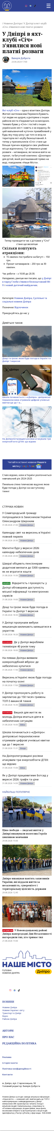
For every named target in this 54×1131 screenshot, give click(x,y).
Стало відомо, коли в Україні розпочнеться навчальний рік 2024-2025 (26, 476)
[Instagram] (26, 6)
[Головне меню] (48, 5)
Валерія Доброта (21, 58)
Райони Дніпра (9, 1019)
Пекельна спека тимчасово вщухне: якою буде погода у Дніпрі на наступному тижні (25, 488)
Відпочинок (21, 307)
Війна (22, 725)
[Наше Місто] (7, 5)
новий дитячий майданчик (21, 285)
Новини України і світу (13, 1010)
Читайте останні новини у (27, 464)
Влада (23, 748)
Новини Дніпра (13, 23)
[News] (31, 6)
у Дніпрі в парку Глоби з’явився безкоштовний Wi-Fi (26, 282)
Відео (5, 1016)
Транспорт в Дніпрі (11, 1013)
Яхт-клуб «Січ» (10, 110)
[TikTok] (35, 6)
